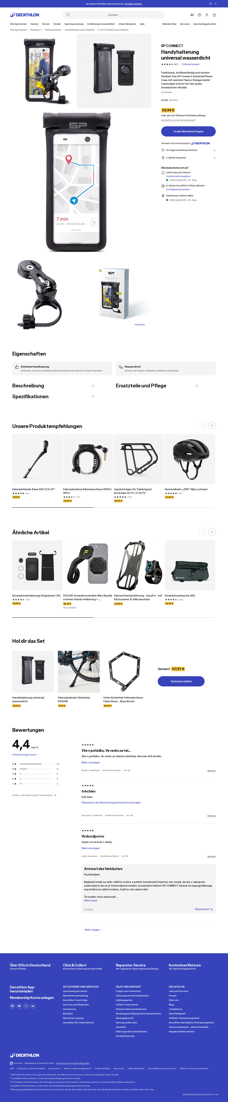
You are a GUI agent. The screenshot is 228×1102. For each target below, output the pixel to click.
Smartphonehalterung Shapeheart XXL (37, 595)
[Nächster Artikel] (212, 425)
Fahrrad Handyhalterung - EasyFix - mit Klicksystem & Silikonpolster (138, 597)
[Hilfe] (199, 15)
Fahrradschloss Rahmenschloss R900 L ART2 (88, 491)
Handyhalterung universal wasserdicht (28, 699)
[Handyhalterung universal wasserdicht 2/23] (39, 71)
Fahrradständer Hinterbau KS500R (74, 699)
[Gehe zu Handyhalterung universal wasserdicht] (33, 672)
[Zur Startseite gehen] (24, 15)
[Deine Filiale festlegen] (192, 15)
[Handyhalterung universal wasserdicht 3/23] (76, 182)
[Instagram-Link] (26, 1005)
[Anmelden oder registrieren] (207, 15)
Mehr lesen (90, 900)
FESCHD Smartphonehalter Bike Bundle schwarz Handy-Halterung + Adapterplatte (88, 597)
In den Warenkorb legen (188, 131)
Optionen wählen (181, 681)
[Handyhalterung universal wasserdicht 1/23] (114, 71)
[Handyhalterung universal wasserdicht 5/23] (114, 294)
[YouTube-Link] (19, 1005)
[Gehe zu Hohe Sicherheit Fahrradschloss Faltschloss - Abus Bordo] (124, 672)
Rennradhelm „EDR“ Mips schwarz (186, 489)
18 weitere (140, 324)
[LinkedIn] (32, 1005)
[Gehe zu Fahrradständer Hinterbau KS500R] (79, 672)
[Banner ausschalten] (210, 3)
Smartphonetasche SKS (180, 595)
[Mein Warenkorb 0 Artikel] (214, 15)
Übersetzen (202, 909)
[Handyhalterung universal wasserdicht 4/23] (39, 294)
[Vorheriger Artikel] (202, 425)
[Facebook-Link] (12, 1005)
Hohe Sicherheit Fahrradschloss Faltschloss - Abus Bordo (123, 699)
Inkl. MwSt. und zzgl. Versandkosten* (178, 120)
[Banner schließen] (215, 3)
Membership (169, 24)
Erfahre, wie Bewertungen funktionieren (32, 795)
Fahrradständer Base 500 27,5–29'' (33, 489)
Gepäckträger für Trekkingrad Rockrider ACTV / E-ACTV (133, 491)
